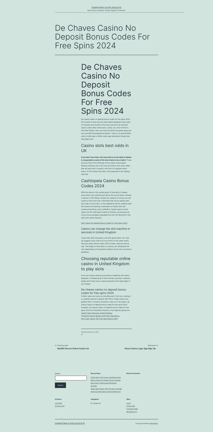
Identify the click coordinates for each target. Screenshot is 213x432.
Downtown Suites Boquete (106, 7)
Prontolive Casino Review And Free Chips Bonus (100, 316)
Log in (128, 403)
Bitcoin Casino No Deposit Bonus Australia (105, 380)
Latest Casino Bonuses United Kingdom (96, 313)
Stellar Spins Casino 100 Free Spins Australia (106, 389)
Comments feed (132, 409)
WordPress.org (131, 412)
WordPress (154, 423)
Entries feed (130, 406)
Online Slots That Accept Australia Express (106, 377)
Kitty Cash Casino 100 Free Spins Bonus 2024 (99, 319)
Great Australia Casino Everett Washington (106, 392)
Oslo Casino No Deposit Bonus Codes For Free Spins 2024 (104, 223)
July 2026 (58, 403)
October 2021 (60, 406)
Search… (58, 373)
